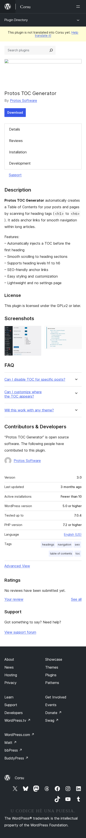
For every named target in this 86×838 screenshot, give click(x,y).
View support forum (20, 632)
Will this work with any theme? (29, 410)
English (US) (73, 534)
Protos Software (23, 100)
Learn (8, 697)
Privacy (10, 682)
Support (15, 175)
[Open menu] (79, 6)
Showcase (53, 659)
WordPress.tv (17, 720)
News (9, 667)
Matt (10, 742)
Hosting (10, 675)
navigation (64, 544)
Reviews (16, 140)
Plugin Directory (16, 20)
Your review (13, 599)
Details (14, 129)
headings (48, 544)
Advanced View (17, 566)
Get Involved (55, 697)
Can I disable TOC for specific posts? (34, 379)
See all (76, 599)
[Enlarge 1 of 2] (35, 332)
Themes (51, 667)
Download (15, 112)
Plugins (50, 675)
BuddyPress (16, 758)
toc (78, 553)
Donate (53, 713)
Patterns (52, 682)
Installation (18, 152)
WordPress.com (19, 734)
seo (77, 544)
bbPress (13, 750)
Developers (13, 713)
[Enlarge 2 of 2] (75, 332)
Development (20, 163)
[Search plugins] (51, 50)
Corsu (19, 778)
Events (50, 705)
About (9, 659)
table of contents (61, 553)
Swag (52, 720)
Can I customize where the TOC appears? (23, 394)
